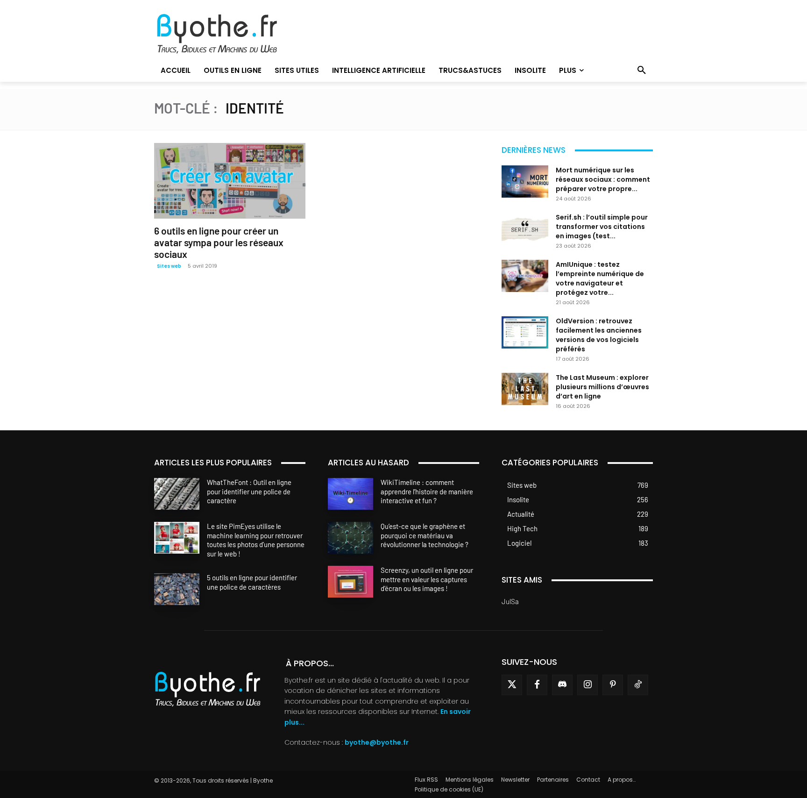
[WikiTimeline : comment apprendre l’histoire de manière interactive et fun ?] (350, 494)
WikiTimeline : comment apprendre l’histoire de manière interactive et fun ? (427, 491)
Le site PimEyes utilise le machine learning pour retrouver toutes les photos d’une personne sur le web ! (255, 540)
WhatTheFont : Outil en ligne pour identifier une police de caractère (249, 491)
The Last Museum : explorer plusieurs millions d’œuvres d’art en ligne (602, 387)
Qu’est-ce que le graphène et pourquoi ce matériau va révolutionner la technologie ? (424, 535)
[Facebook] (537, 685)
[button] (641, 70)
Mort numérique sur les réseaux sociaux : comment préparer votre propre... (603, 179)
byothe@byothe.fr (377, 742)
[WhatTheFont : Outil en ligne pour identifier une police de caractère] (176, 494)
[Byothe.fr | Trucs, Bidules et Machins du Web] (232, 34)
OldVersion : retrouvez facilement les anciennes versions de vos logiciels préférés (599, 335)
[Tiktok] (638, 685)
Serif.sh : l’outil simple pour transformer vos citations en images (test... (602, 227)
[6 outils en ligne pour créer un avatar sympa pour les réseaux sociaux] (229, 181)
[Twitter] (512, 685)
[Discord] (562, 685)
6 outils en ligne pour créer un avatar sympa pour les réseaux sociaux (218, 242)
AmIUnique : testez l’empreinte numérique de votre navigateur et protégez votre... (600, 278)
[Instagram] (587, 685)
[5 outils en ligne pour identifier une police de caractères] (176, 589)
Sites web (169, 266)
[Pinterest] (612, 685)
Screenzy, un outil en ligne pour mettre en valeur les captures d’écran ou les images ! (427, 579)
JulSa (510, 601)
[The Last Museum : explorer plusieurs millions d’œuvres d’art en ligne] (525, 389)
